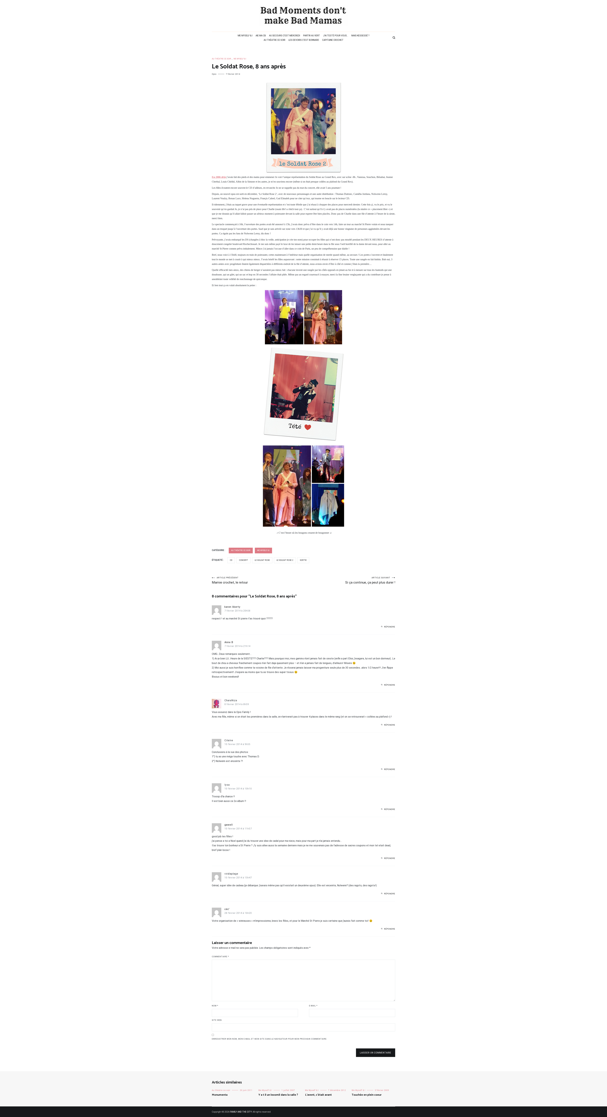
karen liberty (232, 606)
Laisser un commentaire (375, 1052)
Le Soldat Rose (262, 560)
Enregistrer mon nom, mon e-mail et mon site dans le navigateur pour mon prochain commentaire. (269, 1039)
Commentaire (220, 957)
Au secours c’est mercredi (284, 35)
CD (231, 560)
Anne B (228, 642)
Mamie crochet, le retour (230, 580)
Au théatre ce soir (274, 40)
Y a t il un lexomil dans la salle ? (278, 1095)
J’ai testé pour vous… (335, 35)
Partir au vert (311, 35)
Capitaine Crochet (332, 40)
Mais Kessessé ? (360, 35)
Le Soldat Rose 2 (284, 560)
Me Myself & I (245, 35)
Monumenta (219, 1095)
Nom (215, 1006)
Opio (214, 74)
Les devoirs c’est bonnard (303, 40)
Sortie (303, 560)
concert (243, 560)
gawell (228, 824)
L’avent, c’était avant (318, 1095)
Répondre (389, 627)
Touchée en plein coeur (367, 1095)
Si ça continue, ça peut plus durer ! (370, 580)
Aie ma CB (261, 35)
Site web (217, 1020)
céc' (227, 909)
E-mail (313, 1006)
